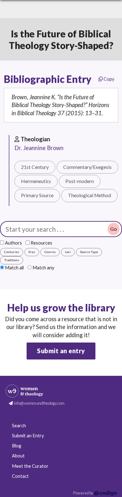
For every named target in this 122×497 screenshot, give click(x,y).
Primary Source (37, 195)
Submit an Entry (28, 435)
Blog (16, 445)
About (18, 455)
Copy (108, 79)
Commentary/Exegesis (87, 167)
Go (113, 229)
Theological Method (89, 195)
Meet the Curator (30, 466)
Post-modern (79, 181)
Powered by (83, 493)
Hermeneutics (36, 181)
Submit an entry (61, 350)
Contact (20, 476)
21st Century (35, 167)
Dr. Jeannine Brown (39, 147)
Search (19, 425)
